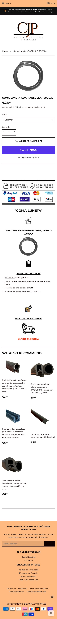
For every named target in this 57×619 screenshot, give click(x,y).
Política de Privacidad (28, 570)
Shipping (19, 107)
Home (5, 51)
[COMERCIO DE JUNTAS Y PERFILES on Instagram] (52, 597)
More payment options (28, 157)
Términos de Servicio (28, 573)
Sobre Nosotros (29, 557)
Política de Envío (28, 576)
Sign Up (49, 544)
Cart (53, 3)
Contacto (28, 560)
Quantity (6, 127)
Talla (4, 114)
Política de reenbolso (28, 580)
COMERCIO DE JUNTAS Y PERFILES (29, 604)
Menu (8, 3)
